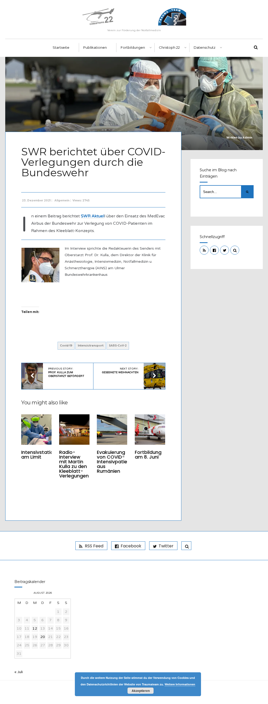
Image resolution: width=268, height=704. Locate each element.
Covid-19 (66, 345)
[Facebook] (214, 250)
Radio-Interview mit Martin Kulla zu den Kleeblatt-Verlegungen (74, 464)
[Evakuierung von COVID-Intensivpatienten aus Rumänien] (112, 429)
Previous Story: (66, 372)
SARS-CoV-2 (118, 345)
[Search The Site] (234, 250)
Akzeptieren (141, 690)
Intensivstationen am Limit (41, 454)
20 (42, 637)
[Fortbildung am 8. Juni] (150, 429)
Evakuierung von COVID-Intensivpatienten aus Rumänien (117, 461)
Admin (247, 137)
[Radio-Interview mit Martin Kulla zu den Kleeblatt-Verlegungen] (74, 429)
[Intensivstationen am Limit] (36, 429)
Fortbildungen (133, 47)
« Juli (18, 672)
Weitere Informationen (180, 684)
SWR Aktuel (92, 216)
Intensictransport (90, 345)
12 (34, 628)
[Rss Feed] (204, 250)
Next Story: (120, 370)
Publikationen (95, 47)
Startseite (61, 47)
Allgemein (61, 200)
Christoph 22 (169, 47)
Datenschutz (204, 47)
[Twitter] (224, 250)
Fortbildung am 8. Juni (148, 454)
